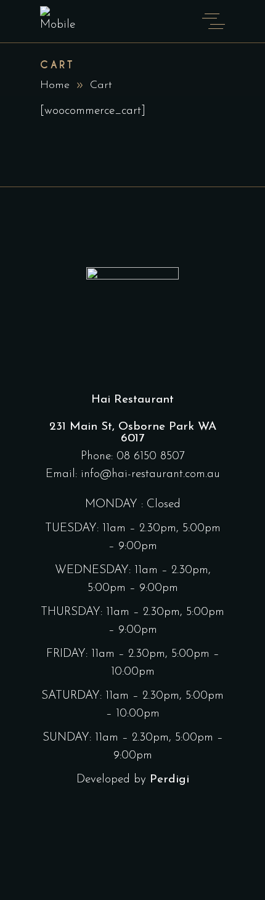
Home (55, 85)
